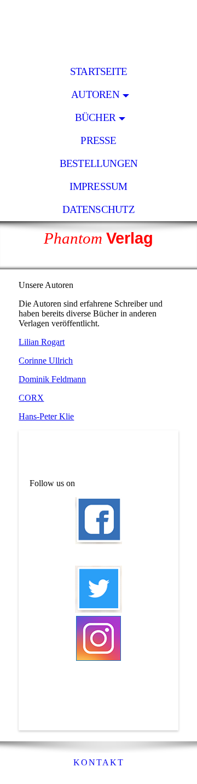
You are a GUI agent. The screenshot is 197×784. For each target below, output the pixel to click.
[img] (98, 30)
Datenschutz (98, 209)
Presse (98, 140)
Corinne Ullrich (46, 360)
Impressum (98, 186)
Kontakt (98, 762)
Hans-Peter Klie (46, 416)
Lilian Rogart (42, 342)
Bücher (95, 117)
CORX (31, 397)
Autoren (95, 94)
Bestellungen (99, 163)
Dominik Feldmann (52, 379)
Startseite (98, 71)
